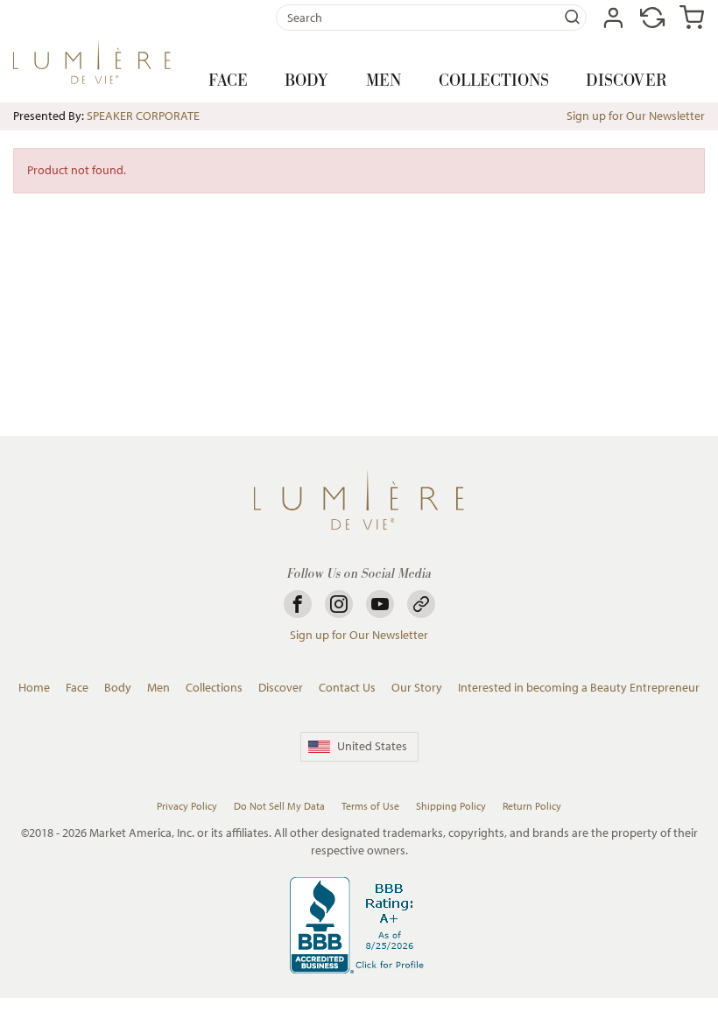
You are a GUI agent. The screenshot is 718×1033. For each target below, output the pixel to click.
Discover (626, 81)
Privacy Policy (187, 805)
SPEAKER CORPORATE (143, 115)
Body (306, 81)
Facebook (298, 604)
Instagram (339, 604)
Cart (692, 17)
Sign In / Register (613, 17)
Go (573, 17)
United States (372, 746)
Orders (652, 17)
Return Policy (532, 805)
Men (383, 81)
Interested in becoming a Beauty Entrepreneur (579, 687)
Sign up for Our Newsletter (636, 115)
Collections (494, 81)
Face (228, 81)
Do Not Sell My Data (279, 805)
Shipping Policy (451, 805)
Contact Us (347, 687)
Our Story (416, 687)
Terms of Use (370, 805)
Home (34, 687)
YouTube (380, 604)
